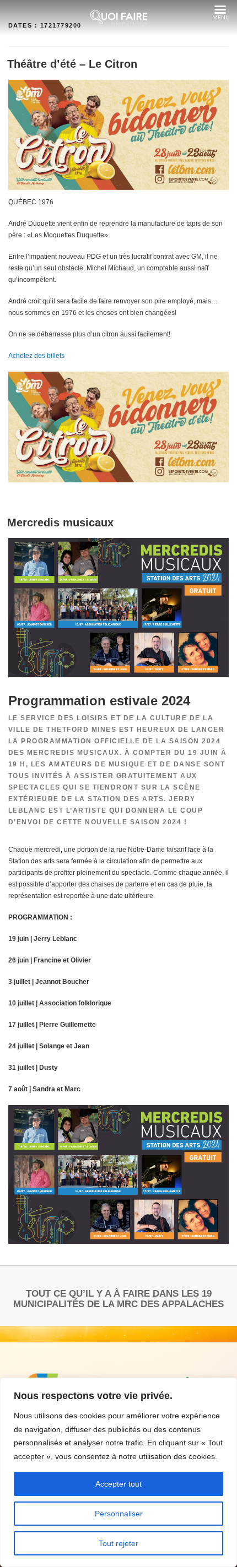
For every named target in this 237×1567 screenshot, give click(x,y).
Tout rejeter (118, 1543)
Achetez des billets (36, 356)
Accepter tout (118, 1483)
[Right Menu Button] (219, 10)
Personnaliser (119, 1513)
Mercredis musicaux (60, 522)
